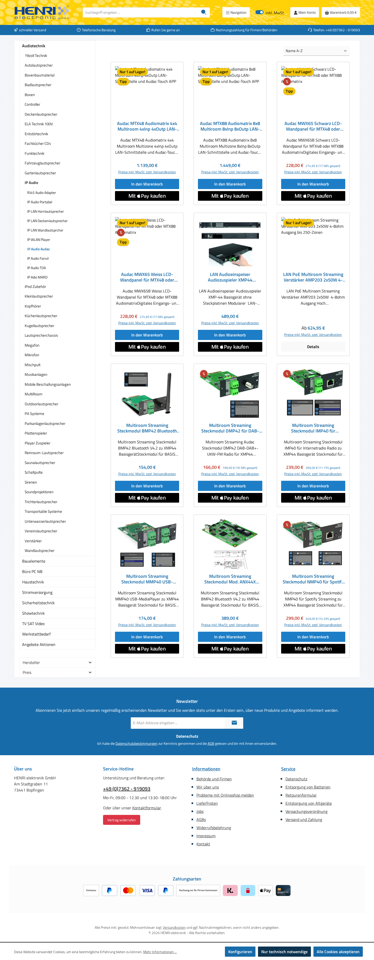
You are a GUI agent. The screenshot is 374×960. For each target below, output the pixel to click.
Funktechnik (34, 153)
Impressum (205, 836)
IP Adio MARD (37, 277)
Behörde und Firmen (214, 779)
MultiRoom (33, 394)
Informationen (206, 768)
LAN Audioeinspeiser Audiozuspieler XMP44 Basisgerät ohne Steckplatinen (230, 277)
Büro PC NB (32, 571)
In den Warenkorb (147, 184)
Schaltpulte (34, 472)
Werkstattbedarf (36, 634)
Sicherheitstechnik (38, 603)
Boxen (30, 95)
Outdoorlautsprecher (41, 404)
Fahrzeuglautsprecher (42, 163)
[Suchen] (204, 12)
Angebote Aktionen (38, 644)
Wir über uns (207, 787)
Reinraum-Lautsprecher (44, 453)
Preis (27, 672)
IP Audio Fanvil (38, 258)
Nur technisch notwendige (284, 952)
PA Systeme (34, 413)
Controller (32, 104)
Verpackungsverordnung (306, 811)
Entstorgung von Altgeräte (308, 803)
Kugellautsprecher (39, 326)
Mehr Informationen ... (160, 951)
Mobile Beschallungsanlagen (48, 384)
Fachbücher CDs (38, 143)
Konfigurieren (240, 952)
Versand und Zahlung (303, 819)
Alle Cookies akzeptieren (338, 952)
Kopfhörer (33, 306)
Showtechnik (33, 613)
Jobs (200, 811)
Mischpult (32, 365)
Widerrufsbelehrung (213, 828)
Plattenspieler (36, 433)
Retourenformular (301, 795)
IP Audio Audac (38, 249)
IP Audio (31, 182)
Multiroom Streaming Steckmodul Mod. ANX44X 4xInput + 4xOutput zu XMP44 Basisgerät (230, 579)
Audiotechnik (33, 46)
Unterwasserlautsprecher (45, 521)
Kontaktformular (146, 808)
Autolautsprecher (39, 65)
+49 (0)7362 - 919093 (126, 789)
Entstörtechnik (36, 134)
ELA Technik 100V (39, 124)
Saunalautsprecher (40, 463)
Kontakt (203, 844)
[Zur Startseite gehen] (42, 12)
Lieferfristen (207, 803)
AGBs (201, 819)
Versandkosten (174, 927)
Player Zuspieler (37, 443)
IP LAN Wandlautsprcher (45, 230)
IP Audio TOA (36, 267)
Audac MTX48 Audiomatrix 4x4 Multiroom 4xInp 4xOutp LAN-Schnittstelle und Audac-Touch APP (147, 126)
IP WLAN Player (38, 239)
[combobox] (140, 12)
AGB (211, 743)
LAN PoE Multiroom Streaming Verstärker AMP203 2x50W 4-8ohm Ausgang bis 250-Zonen (313, 277)
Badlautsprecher (38, 85)
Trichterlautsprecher (41, 502)
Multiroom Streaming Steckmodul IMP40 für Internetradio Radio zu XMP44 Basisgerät (313, 428)
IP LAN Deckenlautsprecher (47, 220)
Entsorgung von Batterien (307, 787)
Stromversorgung (37, 592)
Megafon (32, 345)
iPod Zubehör (35, 286)
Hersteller (31, 662)
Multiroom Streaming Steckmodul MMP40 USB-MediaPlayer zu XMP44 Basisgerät (147, 579)
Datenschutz (296, 779)
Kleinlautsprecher (39, 296)
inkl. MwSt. (270, 12)
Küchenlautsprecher (41, 316)
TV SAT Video (33, 624)
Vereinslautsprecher (41, 531)
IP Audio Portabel (39, 202)
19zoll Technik (36, 55)
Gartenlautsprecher (40, 173)
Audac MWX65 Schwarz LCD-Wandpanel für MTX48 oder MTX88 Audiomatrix (313, 126)
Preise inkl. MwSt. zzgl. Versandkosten (147, 172)
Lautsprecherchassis (41, 335)
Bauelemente (33, 561)
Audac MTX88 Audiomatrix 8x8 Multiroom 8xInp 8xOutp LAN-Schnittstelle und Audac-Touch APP (230, 126)
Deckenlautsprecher (41, 114)
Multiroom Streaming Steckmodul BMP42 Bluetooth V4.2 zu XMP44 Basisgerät (147, 428)
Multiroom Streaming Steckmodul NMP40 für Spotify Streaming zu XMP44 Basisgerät (313, 579)
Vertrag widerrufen (121, 820)
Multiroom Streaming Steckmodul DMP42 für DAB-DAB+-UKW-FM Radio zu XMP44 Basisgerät (230, 428)
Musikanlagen (36, 374)
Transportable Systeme (43, 511)
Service (288, 768)
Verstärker (33, 541)
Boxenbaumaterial (39, 75)
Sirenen (31, 482)
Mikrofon (32, 355)
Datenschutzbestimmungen (136, 743)
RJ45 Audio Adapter (41, 192)
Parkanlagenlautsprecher (45, 423)
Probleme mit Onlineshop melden (225, 795)
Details (313, 347)
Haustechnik (33, 582)
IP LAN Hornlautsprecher (45, 211)
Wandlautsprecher (39, 550)
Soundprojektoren (39, 492)
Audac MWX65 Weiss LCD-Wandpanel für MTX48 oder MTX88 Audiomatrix (147, 277)
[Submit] (234, 723)
